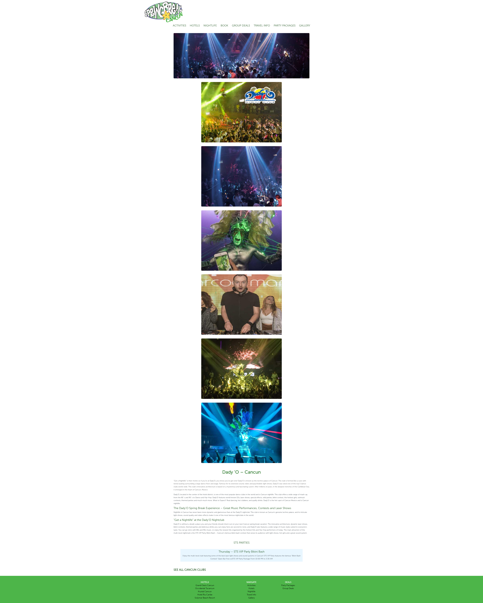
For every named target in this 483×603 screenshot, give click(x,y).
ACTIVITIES (179, 25)
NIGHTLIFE (210, 25)
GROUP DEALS (241, 25)
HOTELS (195, 25)
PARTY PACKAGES (284, 25)
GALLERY (304, 25)
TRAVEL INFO (262, 25)
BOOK (224, 25)
